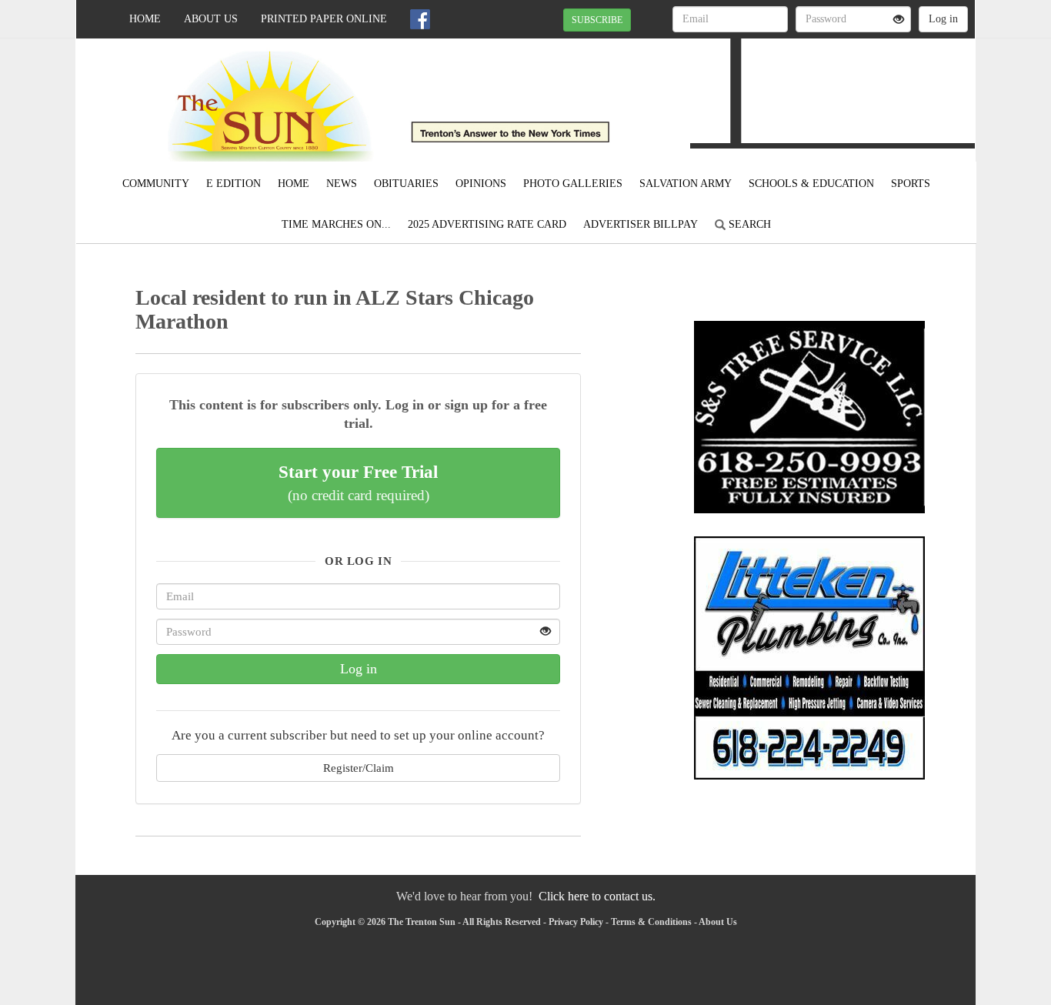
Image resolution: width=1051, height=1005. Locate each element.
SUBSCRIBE (597, 20)
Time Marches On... (336, 224)
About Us (211, 19)
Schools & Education (811, 183)
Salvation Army (685, 183)
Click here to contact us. (597, 896)
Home (145, 19)
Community (155, 183)
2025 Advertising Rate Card (487, 224)
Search (748, 224)
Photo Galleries (572, 183)
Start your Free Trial (358, 482)
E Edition (233, 183)
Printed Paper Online (324, 19)
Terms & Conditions (651, 922)
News (341, 183)
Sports (910, 183)
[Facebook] (420, 19)
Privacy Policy (576, 922)
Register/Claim (358, 767)
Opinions (480, 183)
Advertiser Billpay (640, 224)
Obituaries (406, 183)
